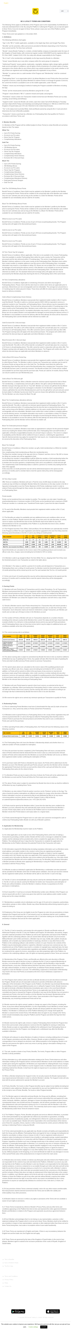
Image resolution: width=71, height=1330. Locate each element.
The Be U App (9, 1266)
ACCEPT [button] (43, 1327)
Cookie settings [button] (33, 1327)
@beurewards (35, 1301)
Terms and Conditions (11, 1276)
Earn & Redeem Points (11, 1263)
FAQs (6, 1283)
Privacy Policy (9, 1279)
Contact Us (8, 1286)
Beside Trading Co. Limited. (35, 1317)
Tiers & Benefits (9, 1259)
